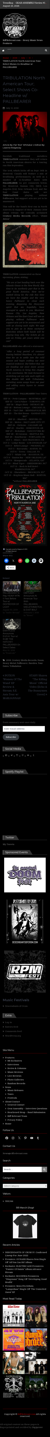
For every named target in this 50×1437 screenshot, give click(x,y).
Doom (41, 660)
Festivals (12, 1098)
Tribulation (15, 666)
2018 (8, 660)
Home (8, 1123)
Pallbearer (22, 663)
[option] (31, 3)
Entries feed (11, 1027)
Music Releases (15, 1090)
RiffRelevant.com (26, 1414)
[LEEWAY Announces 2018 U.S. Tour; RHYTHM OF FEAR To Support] (14, 1386)
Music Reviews (15, 1072)
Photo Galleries (15, 1079)
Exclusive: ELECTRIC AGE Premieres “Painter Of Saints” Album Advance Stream (24, 1269)
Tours (10, 1094)
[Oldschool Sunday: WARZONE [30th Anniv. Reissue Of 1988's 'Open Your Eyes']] (14, 1316)
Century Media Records (24, 660)
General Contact (15, 1105)
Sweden (33, 663)
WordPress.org (13, 1036)
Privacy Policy (14, 1120)
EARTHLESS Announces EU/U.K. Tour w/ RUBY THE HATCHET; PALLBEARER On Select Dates (11, 639)
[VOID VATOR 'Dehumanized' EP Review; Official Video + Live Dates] (14, 1339)
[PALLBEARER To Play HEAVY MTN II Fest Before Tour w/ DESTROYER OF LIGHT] (12, 586)
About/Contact (12, 1101)
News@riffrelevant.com (15, 1153)
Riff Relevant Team (17, 1116)
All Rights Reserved (11, 551)
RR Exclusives (14, 1060)
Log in (8, 1022)
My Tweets (8, 844)
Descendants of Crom (16, 1006)
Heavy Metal (9, 663)
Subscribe (11, 737)
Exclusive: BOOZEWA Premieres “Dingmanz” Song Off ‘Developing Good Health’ (26, 1279)
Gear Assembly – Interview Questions (27, 1108)
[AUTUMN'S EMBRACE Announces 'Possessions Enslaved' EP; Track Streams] (36, 1339)
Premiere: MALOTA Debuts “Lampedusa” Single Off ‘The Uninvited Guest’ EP (25, 1289)
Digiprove (37, 1427)
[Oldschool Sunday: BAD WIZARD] (14, 1363)
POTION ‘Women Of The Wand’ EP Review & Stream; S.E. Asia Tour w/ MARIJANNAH (12, 687)
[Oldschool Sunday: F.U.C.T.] (36, 1363)
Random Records (16, 1083)
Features (9, 1057)
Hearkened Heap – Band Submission (26, 1112)
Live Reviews (14, 1076)
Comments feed (13, 1031)
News (8, 1087)
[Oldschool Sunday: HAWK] (36, 1316)
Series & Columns (16, 1068)
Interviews (13, 1064)
